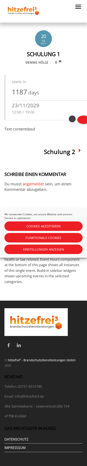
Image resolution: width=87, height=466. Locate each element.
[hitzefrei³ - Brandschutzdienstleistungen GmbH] (23, 16)
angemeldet (33, 183)
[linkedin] (19, 345)
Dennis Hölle (37, 62)
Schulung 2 (59, 152)
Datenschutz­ (16, 439)
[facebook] (8, 345)
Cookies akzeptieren (43, 226)
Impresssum (15, 447)
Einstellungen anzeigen (43, 249)
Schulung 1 (43, 54)
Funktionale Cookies (43, 238)
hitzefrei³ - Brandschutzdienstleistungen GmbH (41, 360)
